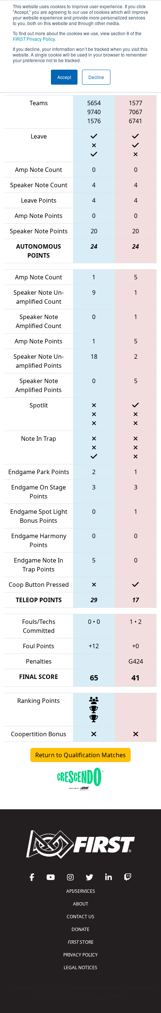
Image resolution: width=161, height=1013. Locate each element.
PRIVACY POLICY (80, 955)
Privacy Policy (34, 39)
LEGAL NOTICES (80, 967)
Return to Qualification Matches (80, 755)
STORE (81, 942)
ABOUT (80, 904)
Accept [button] (64, 77)
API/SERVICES (80, 891)
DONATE (80, 929)
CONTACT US (80, 916)
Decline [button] (96, 77)
